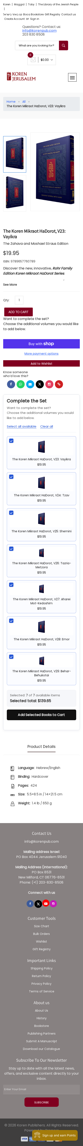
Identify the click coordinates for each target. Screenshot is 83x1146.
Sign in (34, 19)
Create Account (14, 19)
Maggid (19, 4)
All (24, 101)
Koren (7, 4)
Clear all (46, 426)
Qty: (6, 300)
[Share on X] (40, 384)
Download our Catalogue (41, 1049)
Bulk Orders (41, 934)
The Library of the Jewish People (58, 4)
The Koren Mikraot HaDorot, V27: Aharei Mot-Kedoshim (41, 601)
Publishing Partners (42, 1033)
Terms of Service (41, 991)
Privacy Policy (41, 984)
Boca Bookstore (33, 14)
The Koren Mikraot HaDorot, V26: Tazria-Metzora (41, 565)
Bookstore (41, 1026)
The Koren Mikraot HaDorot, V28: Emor (42, 639)
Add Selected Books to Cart (41, 714)
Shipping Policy (42, 968)
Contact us (68, 14)
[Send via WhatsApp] (21, 384)
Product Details (41, 746)
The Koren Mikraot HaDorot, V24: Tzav (41, 495)
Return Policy (41, 976)
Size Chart (41, 926)
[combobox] (41, 45)
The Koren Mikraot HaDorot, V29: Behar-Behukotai (41, 673)
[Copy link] (59, 384)
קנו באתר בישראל (12, 14)
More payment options (41, 353)
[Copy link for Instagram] (49, 384)
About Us (41, 1010)
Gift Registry (52, 14)
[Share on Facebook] (11, 384)
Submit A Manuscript (41, 1041)
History (42, 1018)
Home (11, 101)
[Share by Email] (30, 384)
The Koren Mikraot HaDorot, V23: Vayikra (41, 459)
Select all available (21, 426)
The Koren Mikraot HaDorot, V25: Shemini (41, 531)
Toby (31, 4)
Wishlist (41, 941)
